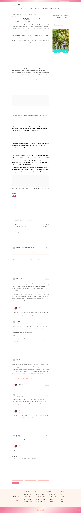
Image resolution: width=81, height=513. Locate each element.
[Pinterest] (15, 1)
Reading (63, 496)
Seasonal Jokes (28, 503)
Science (62, 497)
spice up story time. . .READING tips (41, 225)
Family (50, 497)
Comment (14, 462)
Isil (16, 435)
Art (61, 494)
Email (26, 479)
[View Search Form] (68, 4)
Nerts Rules (39, 503)
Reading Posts (28, 220)
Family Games (38, 8)
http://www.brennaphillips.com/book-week (21, 374)
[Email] (17, 1)
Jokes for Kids (23, 8)
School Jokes (28, 496)
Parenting (45, 8)
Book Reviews (15, 220)
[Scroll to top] (79, 509)
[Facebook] (13, 1)
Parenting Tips (52, 494)
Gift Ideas (51, 503)
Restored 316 (77, 510)
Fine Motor (63, 503)
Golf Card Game (40, 494)
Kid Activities (53, 8)
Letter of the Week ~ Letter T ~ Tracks (20, 225)
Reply (47, 247)
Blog (59, 8)
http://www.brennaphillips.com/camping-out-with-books (24, 376)
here (37, 130)
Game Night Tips (41, 501)
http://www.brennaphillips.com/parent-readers (22, 378)
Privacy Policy (13, 509)
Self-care (51, 499)
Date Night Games (41, 499)
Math (62, 499)
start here (65, 21)
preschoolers (21, 220)
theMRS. (18, 321)
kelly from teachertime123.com (24, 247)
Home (22, 509)
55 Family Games (41, 497)
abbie (17, 395)
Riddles (30, 8)
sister (18, 26)
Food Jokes (27, 497)
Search (54, 24)
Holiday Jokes (28, 501)
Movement (63, 501)
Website (40, 479)
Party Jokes (28, 499)
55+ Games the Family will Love (64, 1)
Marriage (51, 501)
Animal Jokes (28, 494)
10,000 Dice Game (41, 496)
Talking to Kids (52, 496)
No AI (4, 509)
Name (13, 479)
